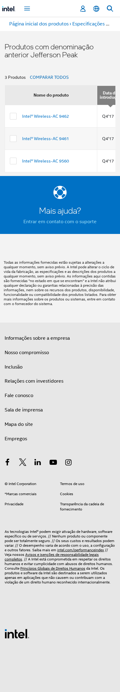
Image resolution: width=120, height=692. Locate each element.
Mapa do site (19, 424)
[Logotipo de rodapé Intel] (17, 633)
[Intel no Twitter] (23, 463)
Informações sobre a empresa (37, 338)
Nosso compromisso (27, 353)
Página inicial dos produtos (39, 24)
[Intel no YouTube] (53, 463)
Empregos (16, 439)
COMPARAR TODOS (49, 77)
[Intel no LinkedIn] (38, 463)
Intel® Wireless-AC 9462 (45, 116)
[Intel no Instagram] (68, 463)
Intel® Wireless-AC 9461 (45, 138)
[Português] (96, 8)
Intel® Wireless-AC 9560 (45, 161)
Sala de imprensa (24, 410)
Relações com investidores (34, 381)
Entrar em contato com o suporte (60, 222)
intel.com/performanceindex (80, 550)
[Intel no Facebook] (7, 463)
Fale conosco (19, 395)
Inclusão (13, 367)
